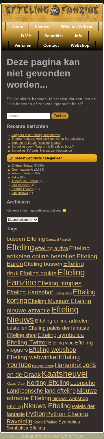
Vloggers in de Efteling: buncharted (36, 135)
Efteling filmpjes (59, 283)
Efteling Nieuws (22, 165)
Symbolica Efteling (26, 427)
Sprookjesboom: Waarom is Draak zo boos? (43, 146)
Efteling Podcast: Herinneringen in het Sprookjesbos (48, 138)
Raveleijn (19, 421)
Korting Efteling (48, 382)
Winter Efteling (21, 173)
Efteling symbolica (61, 335)
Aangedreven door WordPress (52, 436)
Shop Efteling (45, 422)
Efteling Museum (49, 301)
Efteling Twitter (27, 342)
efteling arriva (51, 248)
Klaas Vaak (16, 383)
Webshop (80, 45)
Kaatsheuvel (65, 373)
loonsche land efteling (48, 390)
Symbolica (69, 421)
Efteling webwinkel (32, 357)
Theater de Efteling (25, 181)
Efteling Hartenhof (30, 292)
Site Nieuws (20, 193)
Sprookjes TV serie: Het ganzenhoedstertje (42, 150)
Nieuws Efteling (47, 406)
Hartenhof (68, 364)
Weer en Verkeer (76, 26)
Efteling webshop (52, 349)
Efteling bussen (43, 264)
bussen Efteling (26, 239)
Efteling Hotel (63, 293)
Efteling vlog (61, 342)
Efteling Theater (23, 189)
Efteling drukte (38, 273)
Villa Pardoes (21, 185)
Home (17, 26)
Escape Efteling (43, 366)
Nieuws (42, 26)
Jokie (15, 177)
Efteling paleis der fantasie (58, 328)
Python (35, 413)
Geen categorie (22, 169)
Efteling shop (22, 335)
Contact (51, 45)
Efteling (20, 247)
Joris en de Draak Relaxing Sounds (36, 142)
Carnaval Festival (58, 239)
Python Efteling (67, 413)
